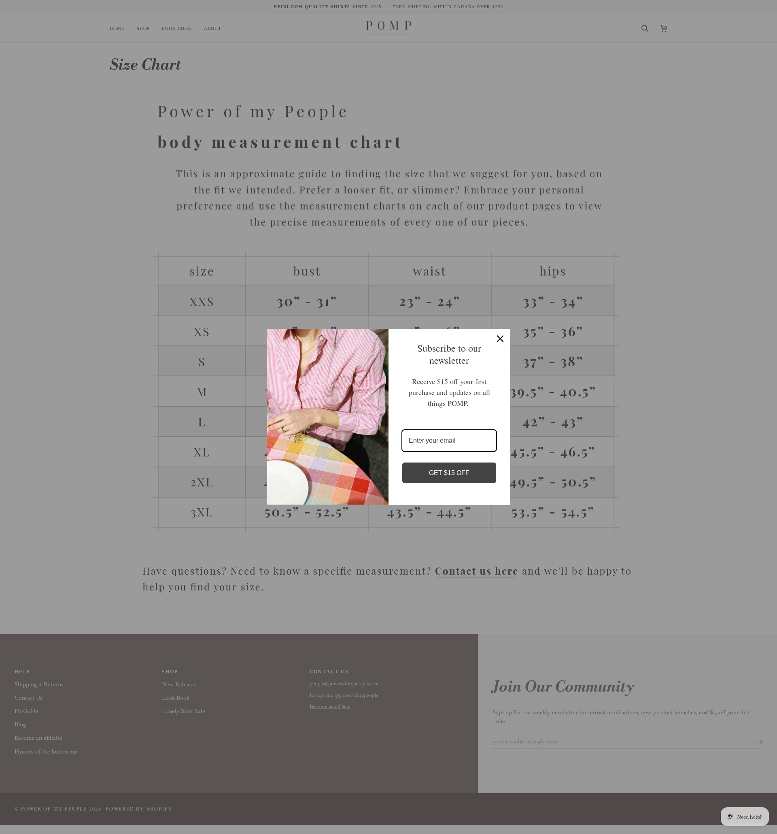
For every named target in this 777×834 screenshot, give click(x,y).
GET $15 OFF (449, 472)
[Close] (500, 338)
